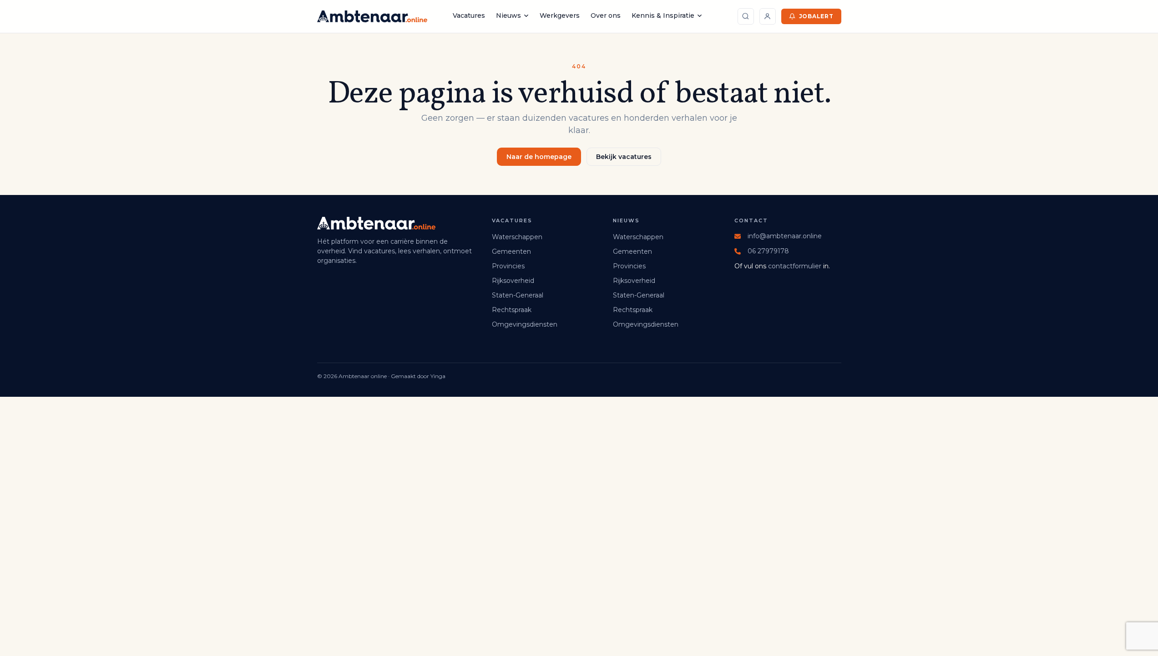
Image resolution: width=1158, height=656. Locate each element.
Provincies (508, 266)
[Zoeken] (746, 16)
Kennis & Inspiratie (663, 15)
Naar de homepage (538, 157)
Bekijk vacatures (624, 157)
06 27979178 (768, 251)
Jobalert (816, 16)
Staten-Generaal (517, 295)
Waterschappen (517, 237)
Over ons (606, 15)
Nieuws (508, 15)
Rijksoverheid (513, 281)
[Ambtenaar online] (372, 16)
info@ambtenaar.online (785, 236)
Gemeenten (511, 251)
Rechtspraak (511, 310)
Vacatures (469, 15)
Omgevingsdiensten (524, 324)
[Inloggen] (767, 16)
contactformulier (794, 266)
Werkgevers (560, 15)
